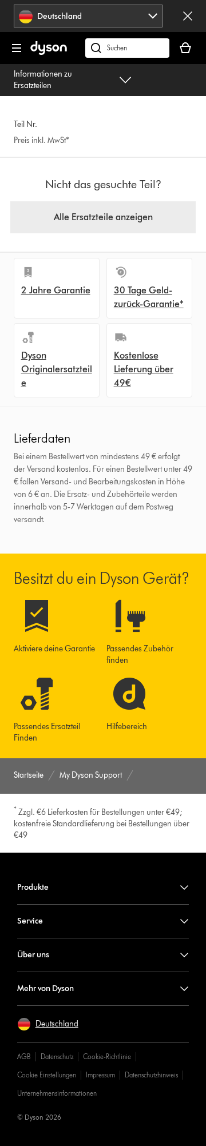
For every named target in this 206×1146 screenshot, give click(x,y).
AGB (24, 1056)
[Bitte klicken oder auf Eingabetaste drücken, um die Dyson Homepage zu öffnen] (48, 52)
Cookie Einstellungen (46, 1075)
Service (30, 921)
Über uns (33, 955)
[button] (47, 1024)
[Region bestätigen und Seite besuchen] (187, 16)
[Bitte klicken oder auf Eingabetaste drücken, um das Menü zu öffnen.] (16, 48)
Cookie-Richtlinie (107, 1056)
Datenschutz (57, 1056)
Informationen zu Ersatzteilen (43, 79)
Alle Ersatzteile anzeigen (103, 217)
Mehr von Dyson (45, 988)
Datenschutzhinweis (151, 1075)
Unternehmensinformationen (57, 1093)
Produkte (33, 887)
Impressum (100, 1075)
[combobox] (88, 16)
